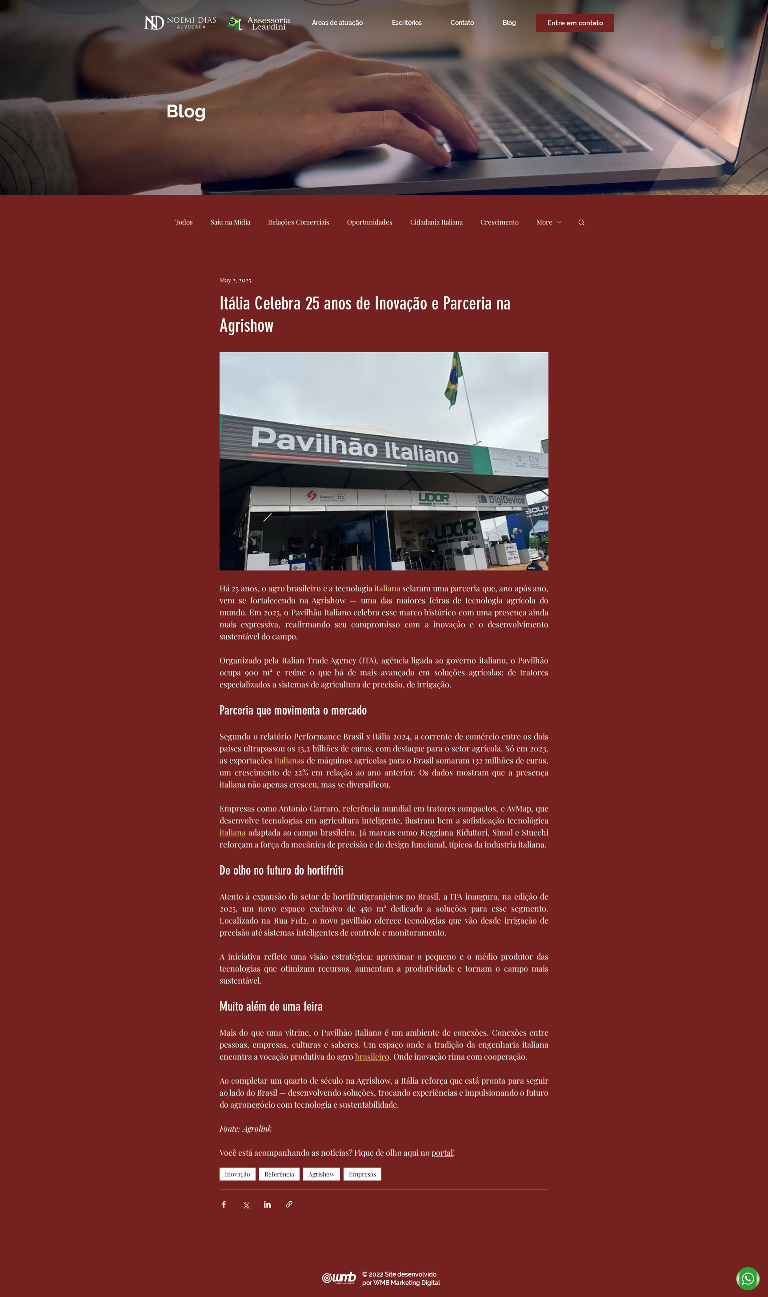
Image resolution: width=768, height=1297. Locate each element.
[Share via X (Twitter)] (245, 1204)
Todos (184, 221)
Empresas (362, 1174)
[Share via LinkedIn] (267, 1204)
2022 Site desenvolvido (402, 1274)
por (367, 1282)
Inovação (237, 1174)
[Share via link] (289, 1204)
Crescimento (499, 221)
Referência (279, 1174)
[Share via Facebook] (224, 1204)
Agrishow (321, 1174)
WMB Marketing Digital (406, 1282)
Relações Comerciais (298, 221)
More (544, 221)
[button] (581, 221)
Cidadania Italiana (436, 221)
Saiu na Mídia (230, 221)
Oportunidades (369, 221)
